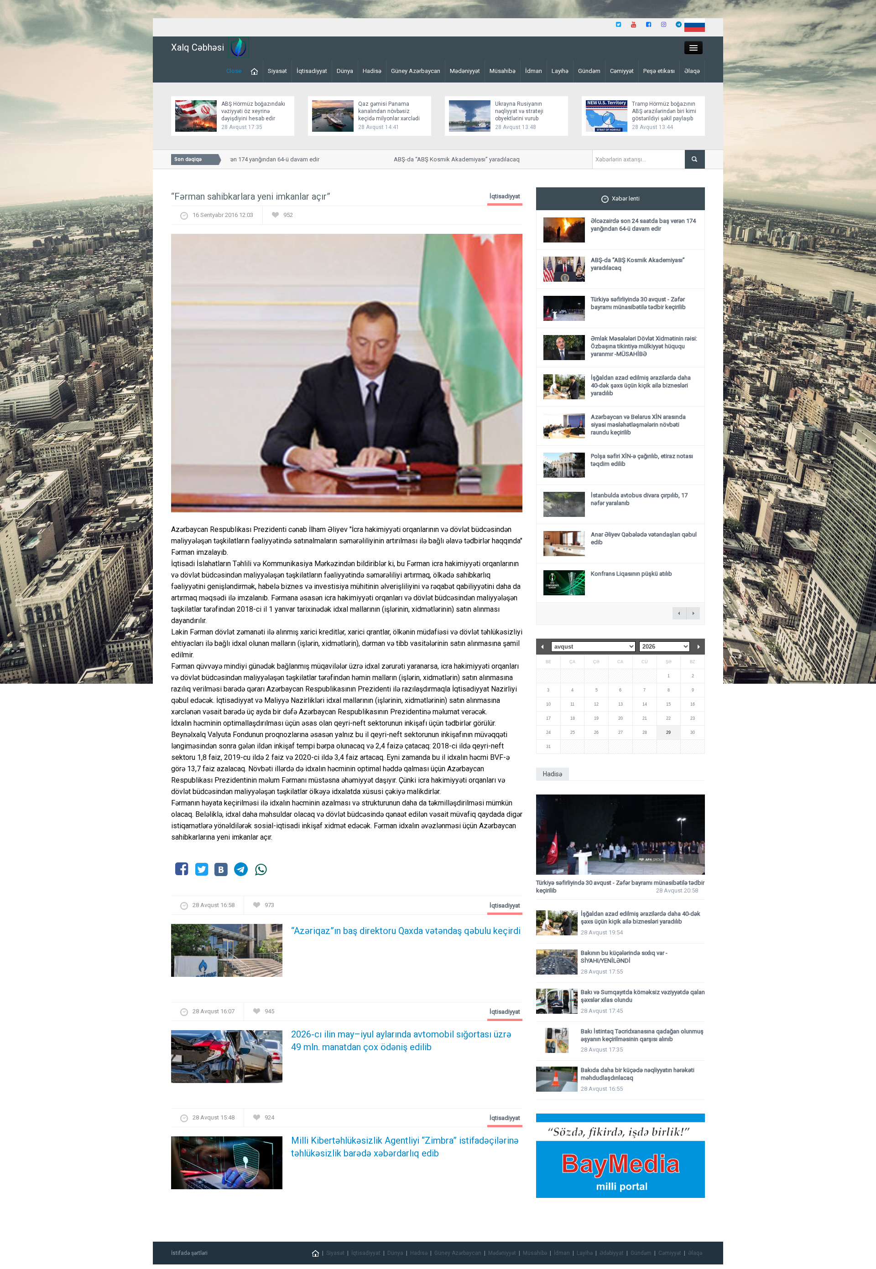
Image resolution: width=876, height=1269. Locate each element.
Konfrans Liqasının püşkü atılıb (631, 573)
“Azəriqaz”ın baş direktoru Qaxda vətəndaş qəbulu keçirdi (406, 930)
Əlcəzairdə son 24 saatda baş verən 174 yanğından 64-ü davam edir (643, 224)
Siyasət (277, 70)
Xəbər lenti (626, 198)
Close (233, 70)
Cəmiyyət (622, 70)
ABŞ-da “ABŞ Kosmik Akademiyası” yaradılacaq (435, 159)
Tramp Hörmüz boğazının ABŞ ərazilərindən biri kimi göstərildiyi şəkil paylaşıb (664, 111)
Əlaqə (692, 70)
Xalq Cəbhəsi (197, 47)
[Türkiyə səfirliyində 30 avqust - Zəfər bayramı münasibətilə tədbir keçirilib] (620, 834)
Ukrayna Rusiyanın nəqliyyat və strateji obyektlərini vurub (519, 111)
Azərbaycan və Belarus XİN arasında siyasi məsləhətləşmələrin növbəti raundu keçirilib (638, 424)
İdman (533, 70)
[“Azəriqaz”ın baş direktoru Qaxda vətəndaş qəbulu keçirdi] (226, 953)
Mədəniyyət (465, 70)
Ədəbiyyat (612, 1253)
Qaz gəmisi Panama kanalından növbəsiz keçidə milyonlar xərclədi (389, 111)
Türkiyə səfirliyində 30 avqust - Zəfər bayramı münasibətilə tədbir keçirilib (638, 303)
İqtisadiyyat (312, 70)
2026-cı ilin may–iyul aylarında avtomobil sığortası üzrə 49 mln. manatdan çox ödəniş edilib (401, 1040)
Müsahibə (503, 70)
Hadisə (372, 70)
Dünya (345, 70)
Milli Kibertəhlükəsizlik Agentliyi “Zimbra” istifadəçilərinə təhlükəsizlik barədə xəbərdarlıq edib (405, 1147)
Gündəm (589, 70)
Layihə (560, 70)
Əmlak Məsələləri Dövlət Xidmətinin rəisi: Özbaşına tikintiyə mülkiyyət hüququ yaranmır (644, 346)
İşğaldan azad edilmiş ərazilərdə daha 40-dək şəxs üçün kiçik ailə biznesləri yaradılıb (641, 385)
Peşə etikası (659, 70)
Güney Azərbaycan (415, 70)
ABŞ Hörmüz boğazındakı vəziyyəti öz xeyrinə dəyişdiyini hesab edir (253, 111)
